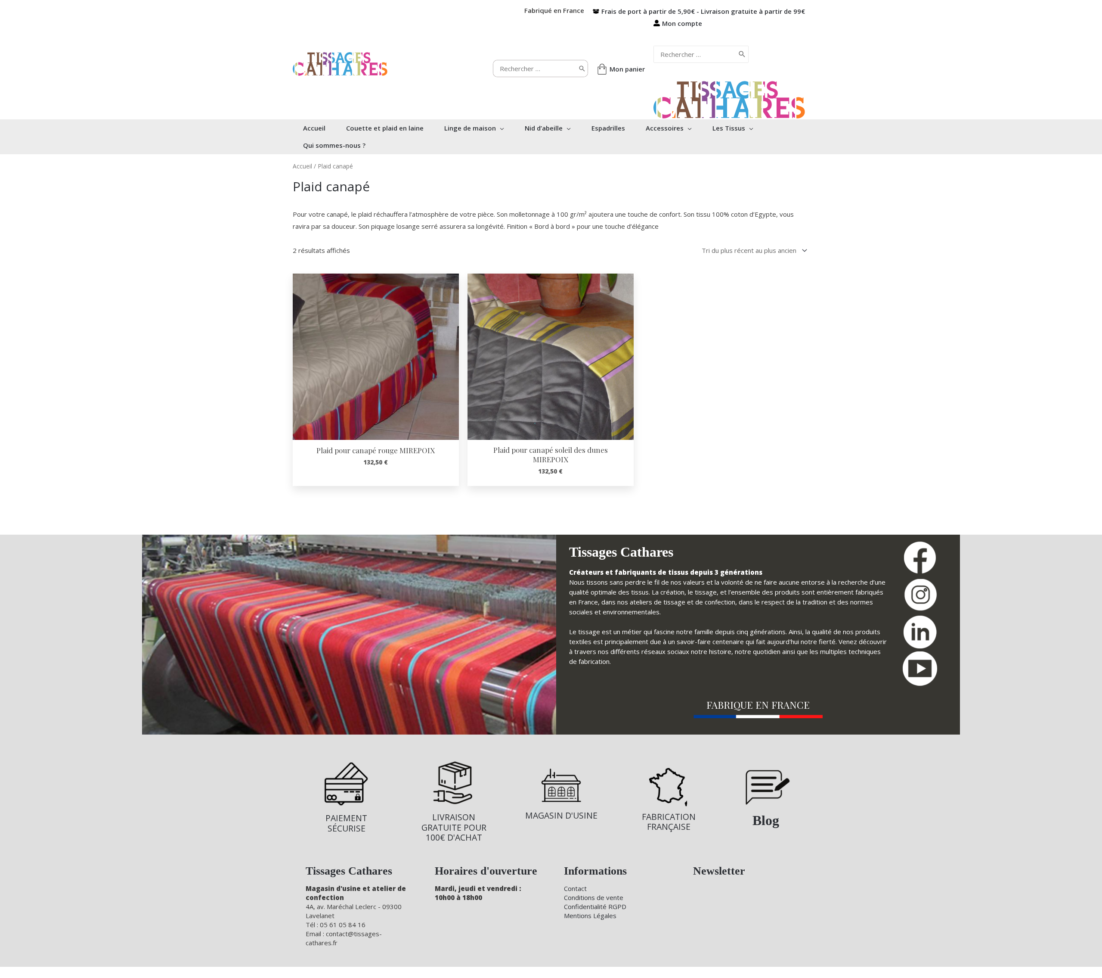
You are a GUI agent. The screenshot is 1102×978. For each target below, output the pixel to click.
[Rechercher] (582, 68)
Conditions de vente (593, 897)
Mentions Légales (590, 915)
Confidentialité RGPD (595, 906)
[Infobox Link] (346, 797)
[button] (500, 128)
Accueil (302, 166)
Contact (575, 888)
